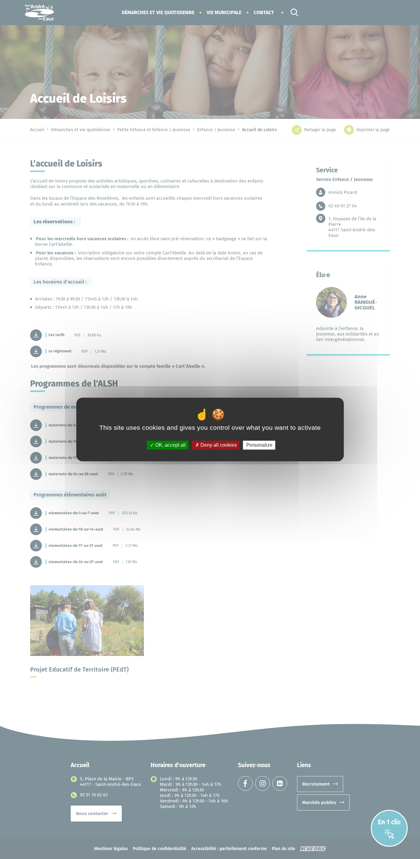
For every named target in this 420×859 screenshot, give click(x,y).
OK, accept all (170, 445)
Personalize (259, 445)
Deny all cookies (218, 445)
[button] (158, 12)
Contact (264, 12)
